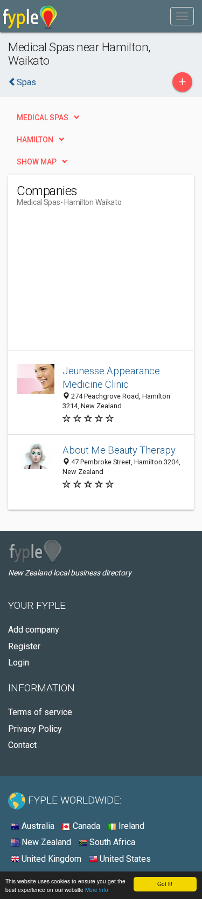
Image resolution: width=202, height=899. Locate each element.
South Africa (111, 842)
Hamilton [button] (35, 139)
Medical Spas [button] (42, 117)
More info (96, 890)
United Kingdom (50, 859)
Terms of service (40, 712)
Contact (22, 745)
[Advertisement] (97, 283)
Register (24, 646)
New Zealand (45, 842)
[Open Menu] (182, 16)
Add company (33, 630)
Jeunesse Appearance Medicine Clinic (111, 377)
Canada (85, 826)
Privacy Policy (35, 729)
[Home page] (30, 16)
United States (124, 859)
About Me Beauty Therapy (119, 450)
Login (18, 662)
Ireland (130, 826)
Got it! (164, 884)
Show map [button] (37, 161)
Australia (36, 826)
